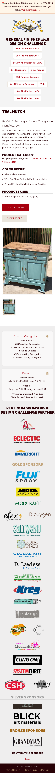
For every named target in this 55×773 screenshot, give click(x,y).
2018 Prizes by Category (22, 84)
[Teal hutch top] (27, 260)
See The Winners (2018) (27, 48)
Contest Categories (26, 336)
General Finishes (27, 25)
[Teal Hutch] (9, 307)
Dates (25, 373)
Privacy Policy (31, 770)
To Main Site (44, 770)
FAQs (42, 84)
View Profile (14, 218)
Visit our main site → (30, 10)
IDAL (27, 759)
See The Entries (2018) (27, 91)
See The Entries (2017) (27, 98)
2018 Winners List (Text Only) (27, 63)
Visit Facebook (15, 207)
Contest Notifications (14, 770)
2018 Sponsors (18, 70)
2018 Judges (37, 70)
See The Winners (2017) (27, 56)
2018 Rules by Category (27, 77)
